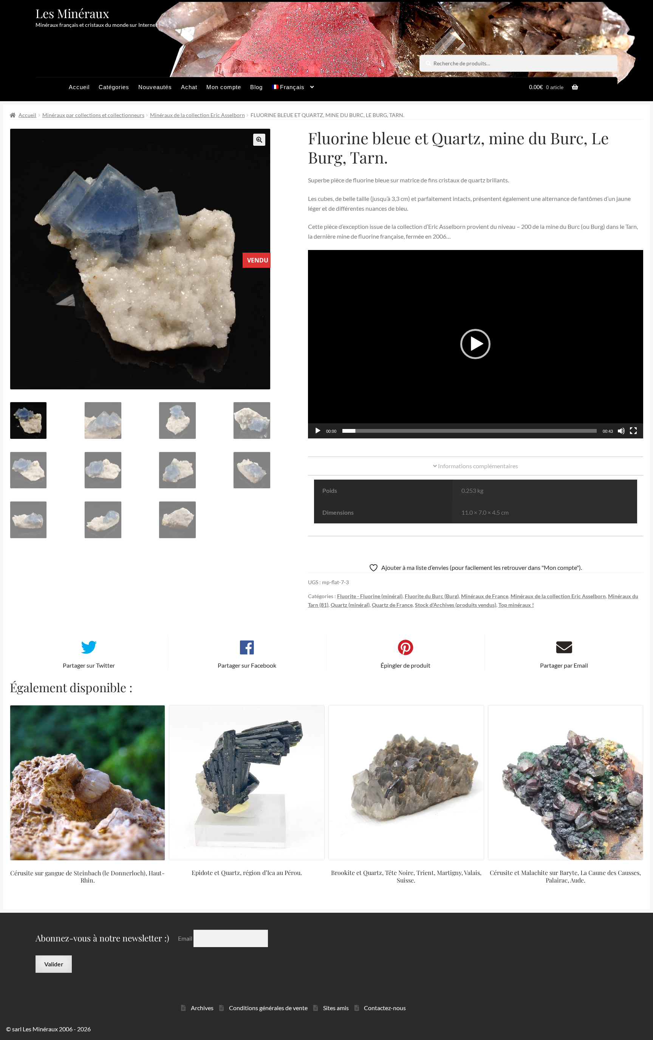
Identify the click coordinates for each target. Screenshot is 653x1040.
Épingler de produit (405, 665)
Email (185, 938)
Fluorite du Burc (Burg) (432, 596)
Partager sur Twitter (89, 665)
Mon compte (223, 87)
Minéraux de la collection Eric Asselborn (197, 115)
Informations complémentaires (477, 465)
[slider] (469, 431)
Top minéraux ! (516, 605)
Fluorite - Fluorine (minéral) (369, 596)
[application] (475, 344)
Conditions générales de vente (268, 1007)
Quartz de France (392, 605)
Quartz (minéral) (350, 605)
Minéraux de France (484, 596)
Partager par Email (564, 665)
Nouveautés (155, 87)
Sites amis (336, 1007)
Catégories (114, 87)
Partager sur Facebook (247, 665)
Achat (189, 87)
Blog (256, 87)
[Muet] (621, 431)
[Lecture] (318, 431)
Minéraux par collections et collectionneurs (93, 115)
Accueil (79, 87)
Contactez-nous (385, 1007)
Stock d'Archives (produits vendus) (455, 605)
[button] (259, 140)
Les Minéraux (72, 13)
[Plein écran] (633, 431)
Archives (202, 1007)
